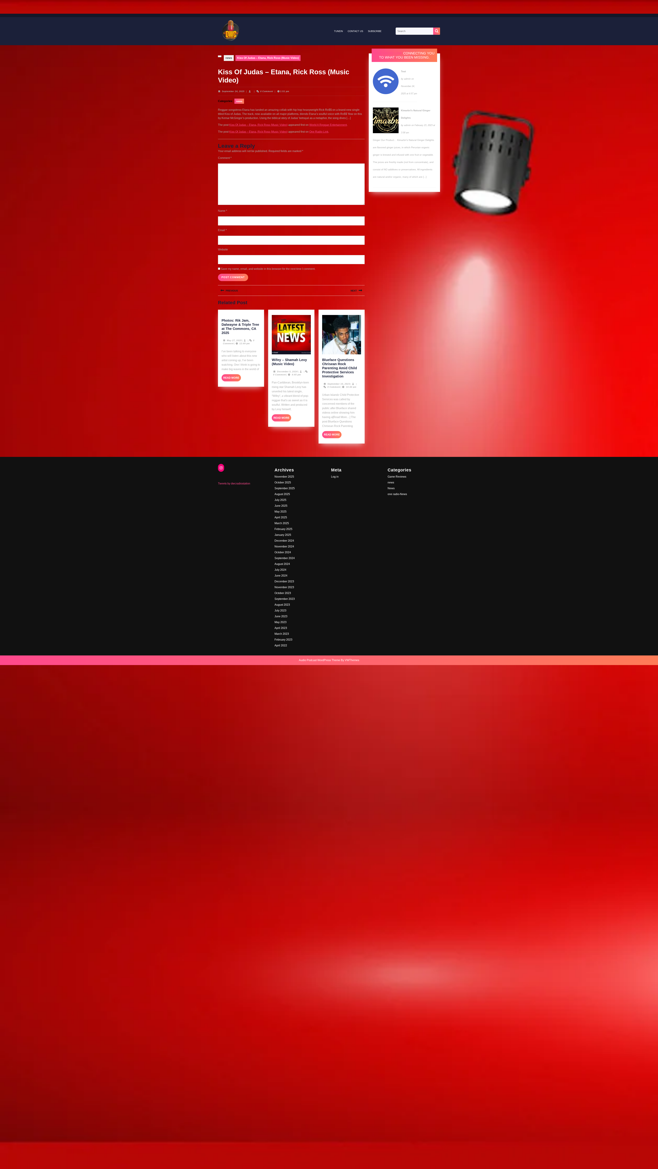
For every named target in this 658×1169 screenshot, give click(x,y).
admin (407, 78)
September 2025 (285, 488)
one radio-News (397, 494)
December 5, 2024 (287, 371)
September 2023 (285, 598)
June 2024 (281, 575)
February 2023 (283, 639)
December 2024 (284, 540)
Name (222, 210)
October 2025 (283, 482)
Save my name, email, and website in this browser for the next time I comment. (268, 268)
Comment (224, 157)
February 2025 (283, 529)
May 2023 (281, 622)
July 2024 (280, 569)
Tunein (338, 31)
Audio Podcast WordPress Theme (319, 660)
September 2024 (285, 558)
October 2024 (283, 552)
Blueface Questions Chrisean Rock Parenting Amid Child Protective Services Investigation (339, 368)
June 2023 (281, 616)
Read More (232, 379)
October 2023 (283, 593)
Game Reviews (397, 476)
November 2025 (284, 476)
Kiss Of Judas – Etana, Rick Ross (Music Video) (258, 124)
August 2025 (282, 494)
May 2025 (281, 511)
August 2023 (282, 604)
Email (222, 230)
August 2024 (282, 564)
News (391, 488)
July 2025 (280, 499)
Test (403, 71)
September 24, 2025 (233, 91)
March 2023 (282, 633)
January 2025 (283, 534)
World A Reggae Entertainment (328, 124)
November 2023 (284, 587)
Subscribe (374, 31)
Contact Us (355, 31)
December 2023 (284, 581)
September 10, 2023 (338, 384)
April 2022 (281, 645)
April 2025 (281, 517)
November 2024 (284, 546)
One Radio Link (318, 131)
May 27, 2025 (234, 340)
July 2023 (280, 610)
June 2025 (281, 505)
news (229, 57)
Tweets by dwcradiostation (234, 483)
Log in (335, 476)
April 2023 (281, 628)
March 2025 (282, 523)
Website (223, 249)
